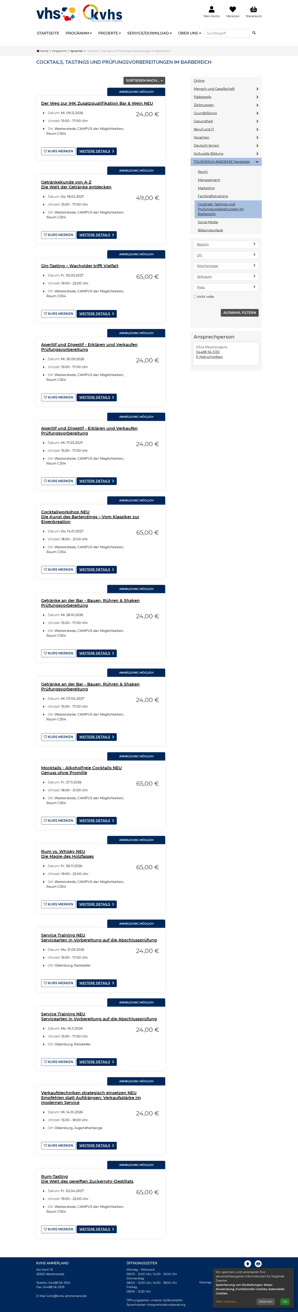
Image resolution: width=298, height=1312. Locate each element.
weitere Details (94, 151)
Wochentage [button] (207, 266)
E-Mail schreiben (209, 357)
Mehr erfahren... (227, 1301)
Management (209, 180)
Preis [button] (201, 287)
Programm (77, 33)
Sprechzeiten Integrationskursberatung (155, 1305)
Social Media (208, 222)
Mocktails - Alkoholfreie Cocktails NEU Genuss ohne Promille (81, 770)
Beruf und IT (204, 129)
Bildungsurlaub (210, 230)
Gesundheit (203, 121)
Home (44, 50)
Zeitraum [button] (204, 277)
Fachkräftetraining (213, 196)
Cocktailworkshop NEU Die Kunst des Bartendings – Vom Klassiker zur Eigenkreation (90, 517)
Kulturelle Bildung (208, 154)
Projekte (108, 33)
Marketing (206, 188)
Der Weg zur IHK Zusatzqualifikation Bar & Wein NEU (97, 103)
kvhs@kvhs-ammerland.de (67, 1296)
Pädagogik (202, 97)
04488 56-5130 (208, 352)
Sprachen (76, 50)
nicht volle (205, 297)
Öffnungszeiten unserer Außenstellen (154, 1300)
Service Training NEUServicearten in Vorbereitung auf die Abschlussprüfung (99, 937)
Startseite (48, 33)
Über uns (188, 33)
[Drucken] (258, 1263)
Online (199, 81)
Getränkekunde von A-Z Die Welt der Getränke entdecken (76, 184)
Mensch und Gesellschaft (214, 89)
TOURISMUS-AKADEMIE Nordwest (222, 162)
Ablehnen (265, 1301)
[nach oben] (247, 1263)
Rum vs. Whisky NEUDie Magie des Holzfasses (67, 854)
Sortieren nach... (143, 80)
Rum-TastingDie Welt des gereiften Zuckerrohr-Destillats (87, 1179)
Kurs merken (60, 151)
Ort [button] (199, 255)
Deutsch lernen (206, 145)
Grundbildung (205, 113)
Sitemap (205, 1282)
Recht (203, 172)
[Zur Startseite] (79, 13)
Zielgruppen (204, 105)
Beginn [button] (203, 244)
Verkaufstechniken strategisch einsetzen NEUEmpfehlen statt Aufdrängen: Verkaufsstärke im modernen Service (91, 1097)
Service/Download (148, 33)
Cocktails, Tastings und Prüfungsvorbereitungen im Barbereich (221, 209)
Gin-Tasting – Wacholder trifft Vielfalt (79, 265)
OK (285, 1301)
